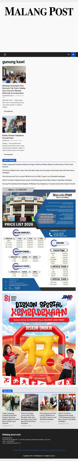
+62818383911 (11, 441)
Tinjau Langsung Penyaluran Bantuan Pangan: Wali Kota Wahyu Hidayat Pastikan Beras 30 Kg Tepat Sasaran (11, 402)
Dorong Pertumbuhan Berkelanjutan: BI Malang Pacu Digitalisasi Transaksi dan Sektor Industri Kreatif (38, 184)
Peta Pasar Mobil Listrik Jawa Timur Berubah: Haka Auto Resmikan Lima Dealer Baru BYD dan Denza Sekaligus (29, 402)
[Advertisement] (39, 35)
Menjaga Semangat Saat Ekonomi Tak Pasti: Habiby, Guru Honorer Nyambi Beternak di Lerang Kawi (14, 74)
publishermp (5, 140)
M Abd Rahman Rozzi (8, 95)
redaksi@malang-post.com (13, 443)
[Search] (68, 54)
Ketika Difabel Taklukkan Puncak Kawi (14, 124)
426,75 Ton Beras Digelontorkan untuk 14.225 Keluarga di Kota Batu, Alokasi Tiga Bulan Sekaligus (37, 180)
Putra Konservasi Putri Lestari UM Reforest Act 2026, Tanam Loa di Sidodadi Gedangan (33, 176)
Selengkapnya (8, 111)
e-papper (73, 54)
